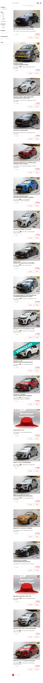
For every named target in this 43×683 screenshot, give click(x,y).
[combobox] (3, 33)
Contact (30, 37)
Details (37, 37)
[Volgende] (17, 675)
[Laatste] (19, 675)
